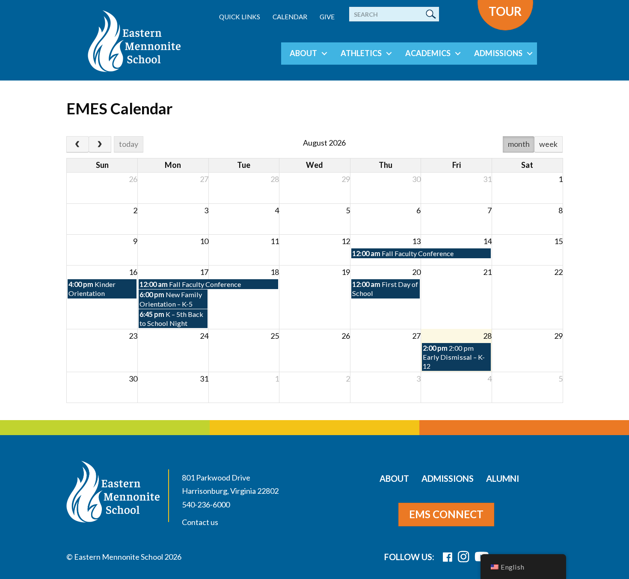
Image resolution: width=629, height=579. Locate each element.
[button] (324, 53)
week (548, 144)
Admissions (498, 53)
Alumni (502, 478)
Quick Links (239, 17)
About (303, 53)
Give (327, 17)
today (128, 144)
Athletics (361, 53)
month (519, 144)
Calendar (290, 17)
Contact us (200, 522)
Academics (428, 53)
